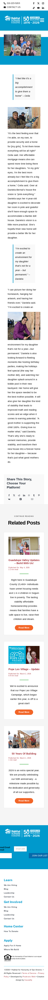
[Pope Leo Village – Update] (24, 648)
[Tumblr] (34, 495)
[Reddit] (19, 495)
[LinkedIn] (24, 495)
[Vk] (9, 499)
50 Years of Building (24, 753)
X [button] (46, 983)
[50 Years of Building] (24, 732)
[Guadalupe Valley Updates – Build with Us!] (24, 539)
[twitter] (38, 3)
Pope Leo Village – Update (24, 669)
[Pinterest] (39, 495)
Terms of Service (29, 973)
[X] (14, 495)
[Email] (32, 499)
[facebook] (34, 3)
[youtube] (38, 8)
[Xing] (20, 499)
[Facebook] (9, 495)
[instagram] (43, 3)
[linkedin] (43, 8)
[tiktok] (34, 8)
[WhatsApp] (29, 495)
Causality (28, 980)
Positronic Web (29, 977)
